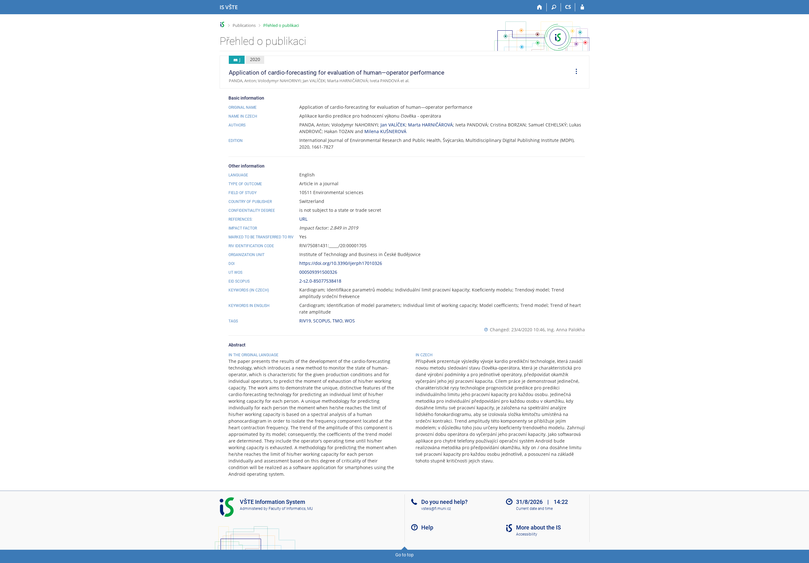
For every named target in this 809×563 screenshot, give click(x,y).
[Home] (539, 7)
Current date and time (534, 508)
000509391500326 (318, 272)
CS (568, 6)
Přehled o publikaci (281, 25)
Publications (244, 25)
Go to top (404, 554)
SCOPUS (321, 321)
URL (303, 219)
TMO (337, 321)
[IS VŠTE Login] (582, 7)
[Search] (554, 7)
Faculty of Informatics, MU (291, 508)
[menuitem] (574, 72)
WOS (350, 321)
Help (427, 527)
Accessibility (526, 534)
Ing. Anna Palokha (566, 330)
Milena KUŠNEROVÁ (385, 131)
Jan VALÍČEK (392, 125)
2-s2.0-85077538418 (320, 281)
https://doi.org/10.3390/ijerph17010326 (340, 263)
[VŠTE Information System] (222, 24)
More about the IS (538, 527)
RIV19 (305, 321)
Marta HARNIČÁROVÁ (430, 125)
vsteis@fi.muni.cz (436, 508)
